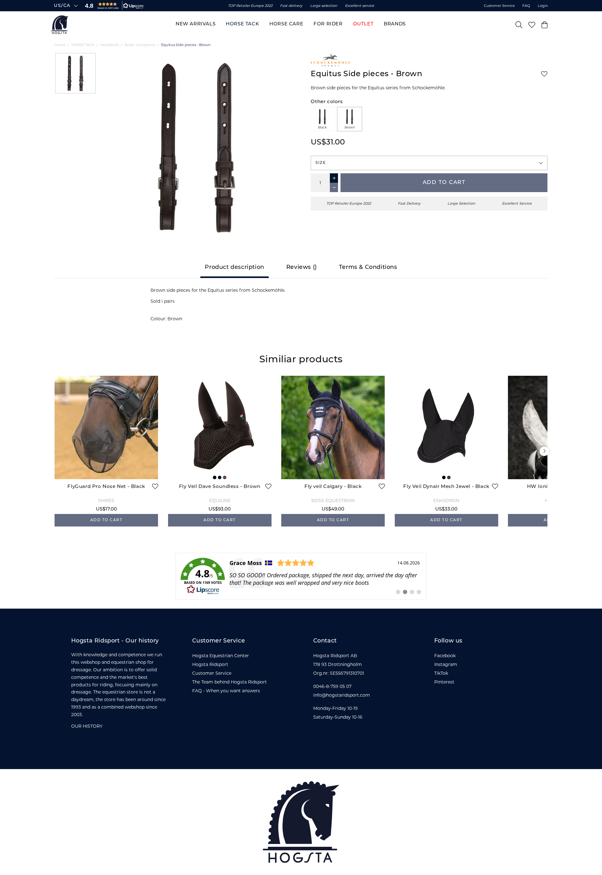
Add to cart (444, 182)
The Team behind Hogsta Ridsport (229, 682)
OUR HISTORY (87, 726)
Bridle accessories (139, 45)
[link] (301, 576)
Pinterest (444, 682)
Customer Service (499, 5)
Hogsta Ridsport (210, 664)
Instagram (445, 664)
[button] (113, 5)
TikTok (441, 673)
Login (543, 5)
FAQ (526, 5)
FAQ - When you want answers (226, 691)
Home (60, 45)
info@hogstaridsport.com (341, 695)
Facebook (445, 655)
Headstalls (109, 45)
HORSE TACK (82, 45)
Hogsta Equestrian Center (220, 655)
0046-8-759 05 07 (332, 686)
